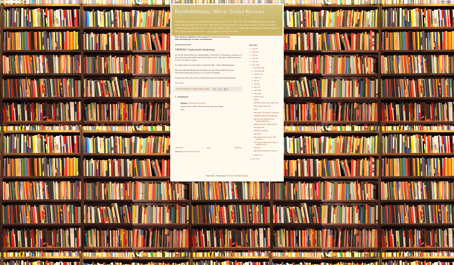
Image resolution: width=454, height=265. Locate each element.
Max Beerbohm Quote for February (265, 151)
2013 (254, 61)
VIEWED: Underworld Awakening (265, 116)
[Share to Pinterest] (227, 89)
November (258, 71)
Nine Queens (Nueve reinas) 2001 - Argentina (265, 138)
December (257, 67)
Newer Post (179, 147)
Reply (183, 109)
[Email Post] (214, 89)
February (257, 97)
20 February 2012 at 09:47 (197, 103)
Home (209, 147)
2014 (254, 58)
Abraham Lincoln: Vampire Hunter (265, 124)
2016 (254, 52)
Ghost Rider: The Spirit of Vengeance (266, 112)
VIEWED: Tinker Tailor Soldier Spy (266, 103)
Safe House (257, 134)
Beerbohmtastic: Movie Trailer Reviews (220, 11)
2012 (254, 65)
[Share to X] (223, 89)
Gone (255, 109)
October (257, 74)
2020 (254, 49)
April (256, 90)
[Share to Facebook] (225, 89)
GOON (256, 99)
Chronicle (257, 147)
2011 (254, 159)
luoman (230, 175)
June (256, 84)
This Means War (259, 127)
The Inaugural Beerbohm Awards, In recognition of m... (266, 143)
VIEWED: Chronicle (261, 130)
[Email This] (218, 89)
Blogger (245, 175)
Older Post (238, 147)
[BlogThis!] (220, 89)
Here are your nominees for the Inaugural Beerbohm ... (264, 120)
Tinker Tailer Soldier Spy (262, 106)
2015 (254, 55)
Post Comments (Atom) (192, 151)
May (256, 87)
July (255, 81)
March (256, 93)
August (256, 77)
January (257, 155)
